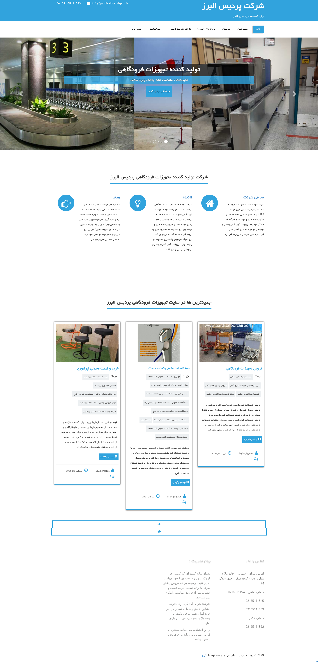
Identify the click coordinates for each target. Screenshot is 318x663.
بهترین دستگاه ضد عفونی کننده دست (163, 376)
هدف (116, 197)
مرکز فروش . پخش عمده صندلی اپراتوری (98, 402)
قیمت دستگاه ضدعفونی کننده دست (172, 437)
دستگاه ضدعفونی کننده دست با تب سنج (170, 411)
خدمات (227, 29)
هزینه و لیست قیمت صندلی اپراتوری (99, 411)
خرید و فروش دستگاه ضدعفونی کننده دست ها (167, 394)
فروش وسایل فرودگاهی (216, 385)
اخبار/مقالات (155, 29)
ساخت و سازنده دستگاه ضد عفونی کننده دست (167, 428)
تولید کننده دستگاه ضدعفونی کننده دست (169, 385)
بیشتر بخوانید (107, 456)
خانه (258, 29)
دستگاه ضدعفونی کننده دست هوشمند (171, 420)
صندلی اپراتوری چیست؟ (105, 385)
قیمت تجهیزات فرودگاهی (248, 394)
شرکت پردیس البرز (233, 6)
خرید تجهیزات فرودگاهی (241, 376)
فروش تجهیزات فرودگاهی (244, 369)
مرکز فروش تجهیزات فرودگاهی (220, 394)
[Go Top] (316, 661)
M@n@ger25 (103, 471)
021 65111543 (71, 4)
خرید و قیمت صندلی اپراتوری (98, 369)
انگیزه (187, 197)
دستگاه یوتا (146, 420)
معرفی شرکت (253, 197)
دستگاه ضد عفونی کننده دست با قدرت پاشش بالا (166, 402)
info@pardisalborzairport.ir (110, 4)
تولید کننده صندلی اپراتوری (96, 376)
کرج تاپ (202, 655)
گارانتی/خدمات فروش (180, 29)
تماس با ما (136, 29)
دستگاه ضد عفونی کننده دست (169, 368)
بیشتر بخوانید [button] (159, 91)
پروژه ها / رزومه (207, 29)
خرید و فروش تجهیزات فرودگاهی (244, 385)
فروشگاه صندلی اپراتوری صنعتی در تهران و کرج (95, 394)
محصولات (243, 29)
